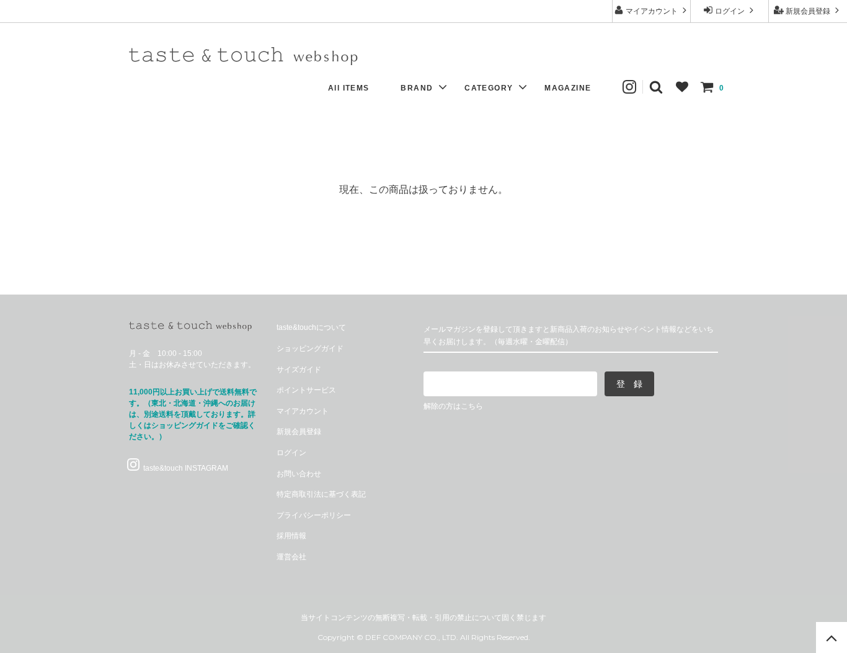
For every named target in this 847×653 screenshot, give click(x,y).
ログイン (730, 11)
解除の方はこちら (453, 406)
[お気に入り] (682, 87)
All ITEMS (349, 88)
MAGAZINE (567, 88)
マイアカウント (652, 11)
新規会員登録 (808, 11)
